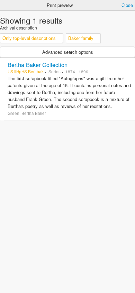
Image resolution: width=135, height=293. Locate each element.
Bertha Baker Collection (38, 64)
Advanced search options (67, 52)
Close (127, 5)
